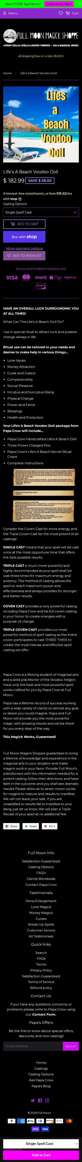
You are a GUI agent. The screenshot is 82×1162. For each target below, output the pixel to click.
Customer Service (41, 930)
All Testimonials (41, 936)
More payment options (24, 248)
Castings (41, 1068)
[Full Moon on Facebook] (40, 1101)
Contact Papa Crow (41, 885)
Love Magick (41, 907)
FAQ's (41, 873)
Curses (41, 919)
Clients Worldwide (41, 879)
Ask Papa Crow (41, 1080)
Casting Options (15, 204)
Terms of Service (41, 982)
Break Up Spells (41, 924)
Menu (13, 13)
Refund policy (41, 988)
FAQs (41, 958)
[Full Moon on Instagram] (47, 1101)
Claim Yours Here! (59, 4)
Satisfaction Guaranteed (41, 861)
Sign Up (71, 1046)
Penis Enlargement (41, 901)
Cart (75, 13)
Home (7, 73)
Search (41, 953)
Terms (41, 964)
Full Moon (44, 1112)
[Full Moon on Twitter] (33, 1101)
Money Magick (41, 913)
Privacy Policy (41, 970)
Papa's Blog (41, 1086)
